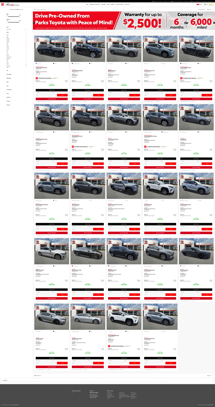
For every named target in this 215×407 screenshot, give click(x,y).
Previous (34, 23)
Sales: (164, 1)
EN (198, 4)
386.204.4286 (155, 1)
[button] (68, 48)
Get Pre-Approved (52, 98)
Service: (180, 1)
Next (214, 23)
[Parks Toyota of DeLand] (12, 4)
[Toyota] (2, 4)
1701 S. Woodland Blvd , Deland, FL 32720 (206, 1)
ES (201, 4)
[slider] (7, 16)
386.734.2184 (174, 1)
